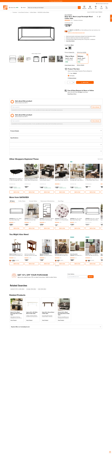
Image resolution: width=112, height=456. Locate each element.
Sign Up (91, 276)
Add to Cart (85, 82)
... (10, 12)
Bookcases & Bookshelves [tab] (47, 201)
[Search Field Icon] (79, 7)
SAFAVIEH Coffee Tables (43, 12)
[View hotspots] (52, 59)
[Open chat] (111, 18)
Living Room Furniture (23, 12)
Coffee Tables (33, 12)
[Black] (69, 47)
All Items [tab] (12, 201)
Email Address (71, 274)
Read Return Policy (72, 93)
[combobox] (52, 7)
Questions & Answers (78, 20)
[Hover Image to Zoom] (36, 33)
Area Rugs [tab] (60, 201)
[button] (56, 131)
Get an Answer (95, 107)
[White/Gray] (66, 47)
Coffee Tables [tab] (21, 201)
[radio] (68, 73)
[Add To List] (97, 17)
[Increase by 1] (73, 82)
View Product (13, 320)
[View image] (13, 59)
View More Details (70, 41)
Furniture (15, 12)
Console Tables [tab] (33, 201)
